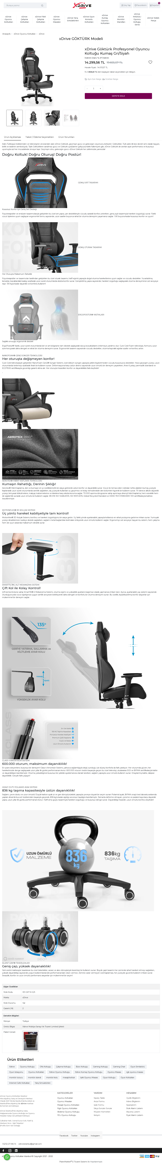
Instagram (95, 1136)
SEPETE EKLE (118, 96)
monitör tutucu (16, 1077)
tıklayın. (132, 72)
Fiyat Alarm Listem (134, 1115)
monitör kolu (52, 1077)
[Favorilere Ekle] (150, 62)
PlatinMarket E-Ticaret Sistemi (73, 1162)
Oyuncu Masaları (64, 1101)
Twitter (74, 1136)
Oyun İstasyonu (16, 1072)
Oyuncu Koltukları (36, 1072)
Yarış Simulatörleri (42, 1083)
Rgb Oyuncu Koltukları (67, 1108)
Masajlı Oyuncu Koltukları (68, 1105)
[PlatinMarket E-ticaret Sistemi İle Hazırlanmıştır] (131, 1156)
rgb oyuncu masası (134, 1072)
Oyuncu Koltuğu (27, 1067)
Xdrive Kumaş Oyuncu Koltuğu (88, 1072)
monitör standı (34, 1077)
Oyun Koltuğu (109, 1077)
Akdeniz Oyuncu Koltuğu (68, 1112)
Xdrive (12, 1067)
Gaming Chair (119, 1067)
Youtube (84, 1136)
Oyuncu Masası (114, 1072)
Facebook (64, 1136)
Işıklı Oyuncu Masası (89, 1077)
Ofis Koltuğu (45, 1067)
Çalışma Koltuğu (63, 1067)
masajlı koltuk (69, 1077)
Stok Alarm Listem (134, 1108)
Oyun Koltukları (127, 1077)
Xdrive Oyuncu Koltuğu (59, 1072)
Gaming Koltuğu (100, 1067)
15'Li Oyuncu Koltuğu (66, 1115)
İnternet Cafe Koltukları (19, 1083)
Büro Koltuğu (82, 1067)
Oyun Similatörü (137, 1067)
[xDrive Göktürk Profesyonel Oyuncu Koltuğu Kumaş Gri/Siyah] (36, 75)
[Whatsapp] (7, 1157)
